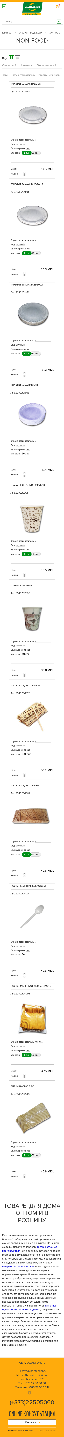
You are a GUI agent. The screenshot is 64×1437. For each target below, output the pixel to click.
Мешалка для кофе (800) (26, 786)
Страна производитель (24, 75)
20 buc (35, 153)
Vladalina (32, 7)
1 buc (26, 153)
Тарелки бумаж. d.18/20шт (27, 84)
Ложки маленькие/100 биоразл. (31, 986)
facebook (29, 1392)
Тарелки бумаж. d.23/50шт (27, 285)
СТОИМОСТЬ (54, 75)
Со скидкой (9, 65)
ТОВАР (6, 75)
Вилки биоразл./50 (22, 1086)
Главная (7, 32)
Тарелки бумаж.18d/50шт (26, 385)
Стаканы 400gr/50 (22, 585)
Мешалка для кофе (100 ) (26, 685)
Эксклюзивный (46, 65)
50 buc (35, 353)
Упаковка (43, 75)
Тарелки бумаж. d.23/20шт (27, 184)
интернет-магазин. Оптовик (18, 1266)
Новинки (26, 65)
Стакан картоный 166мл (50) (28, 485)
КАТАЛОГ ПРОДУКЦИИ (30, 32)
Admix (53, 1431)
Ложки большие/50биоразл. (28, 886)
